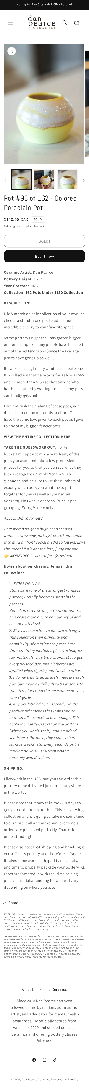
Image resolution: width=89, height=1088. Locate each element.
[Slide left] (5, 181)
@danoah (12, 480)
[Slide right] (84, 181)
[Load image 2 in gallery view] (44, 179)
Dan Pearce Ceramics (36, 1079)
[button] (10, 23)
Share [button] (13, 902)
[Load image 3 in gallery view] (67, 179)
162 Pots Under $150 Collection (54, 292)
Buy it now (44, 256)
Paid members (16, 528)
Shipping (9, 226)
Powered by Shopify (65, 1079)
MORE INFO (19, 555)
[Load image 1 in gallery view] (21, 179)
